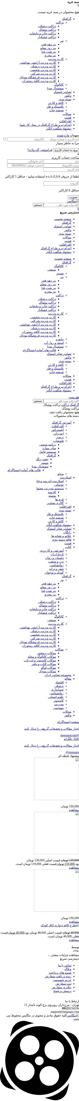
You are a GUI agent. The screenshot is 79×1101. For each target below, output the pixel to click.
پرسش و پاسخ (62, 991)
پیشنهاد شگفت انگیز (58, 128)
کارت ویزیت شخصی (43, 70)
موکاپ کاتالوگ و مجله (42, 656)
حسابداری (57, 689)
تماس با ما (64, 965)
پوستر (60, 273)
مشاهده (74, 810)
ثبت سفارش (63, 983)
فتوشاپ (58, 440)
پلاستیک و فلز (55, 106)
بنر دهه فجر (48, 44)
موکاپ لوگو (48, 667)
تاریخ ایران (57, 554)
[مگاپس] (73, 201)
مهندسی (58, 708)
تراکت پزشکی (47, 26)
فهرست (74, 397)
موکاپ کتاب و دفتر (44, 664)
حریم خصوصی (62, 980)
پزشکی (59, 686)
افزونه (52, 492)
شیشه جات (56, 110)
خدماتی (59, 484)
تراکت (60, 22)
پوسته (52, 495)
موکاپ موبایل (47, 671)
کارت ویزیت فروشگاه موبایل (37, 77)
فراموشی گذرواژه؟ (39, 150)
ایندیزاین (58, 433)
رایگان (67, 532)
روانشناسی (56, 565)
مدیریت (59, 704)
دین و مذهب (56, 561)
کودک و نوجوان (54, 572)
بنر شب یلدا (48, 51)
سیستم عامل (47, 451)
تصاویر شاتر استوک (59, 528)
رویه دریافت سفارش (58, 976)
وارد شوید (63, 135)
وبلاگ (67, 969)
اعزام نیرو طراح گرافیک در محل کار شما (45, 125)
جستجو (38, 205)
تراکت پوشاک (47, 29)
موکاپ (67, 114)
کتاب (68, 547)
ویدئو (61, 473)
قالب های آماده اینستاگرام (39, 350)
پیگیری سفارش (61, 987)
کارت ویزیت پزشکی (43, 66)
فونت (67, 117)
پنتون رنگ (42, 459)
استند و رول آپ (54, 342)
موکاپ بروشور (46, 653)
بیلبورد (60, 339)
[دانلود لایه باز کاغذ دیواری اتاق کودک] (60, 925)
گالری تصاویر (55, 503)
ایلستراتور (57, 430)
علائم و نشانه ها (61, 536)
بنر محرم (50, 55)
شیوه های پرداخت (60, 972)
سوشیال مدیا (55, 88)
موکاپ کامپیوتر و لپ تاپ (40, 660)
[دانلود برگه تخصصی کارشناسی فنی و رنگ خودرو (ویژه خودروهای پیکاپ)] (56, 799)
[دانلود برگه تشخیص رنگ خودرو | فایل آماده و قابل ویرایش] (56, 910)
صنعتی (51, 269)
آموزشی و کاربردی (52, 550)
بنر (62, 40)
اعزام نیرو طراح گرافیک (56, 248)
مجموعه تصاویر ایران (57, 675)
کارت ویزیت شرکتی (43, 73)
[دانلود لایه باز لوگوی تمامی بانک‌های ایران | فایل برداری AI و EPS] (56, 853)
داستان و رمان (54, 558)
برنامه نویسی (47, 444)
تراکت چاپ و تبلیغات (43, 33)
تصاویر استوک (62, 92)
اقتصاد (59, 682)
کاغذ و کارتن (56, 103)
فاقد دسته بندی (61, 539)
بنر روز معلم (48, 48)
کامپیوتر (58, 700)
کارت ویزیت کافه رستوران (39, 81)
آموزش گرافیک (61, 422)
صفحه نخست (62, 219)
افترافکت (65, 121)
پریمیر (60, 437)
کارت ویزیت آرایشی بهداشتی (38, 62)
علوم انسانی (56, 697)
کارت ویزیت (56, 59)
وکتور (67, 95)
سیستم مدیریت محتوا (50, 488)
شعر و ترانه (56, 569)
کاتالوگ (59, 84)
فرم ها (59, 499)
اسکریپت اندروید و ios (50, 481)
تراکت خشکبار (47, 37)
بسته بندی (65, 99)
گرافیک (66, 18)
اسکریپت (65, 477)
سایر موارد (49, 448)
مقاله (67, 678)
